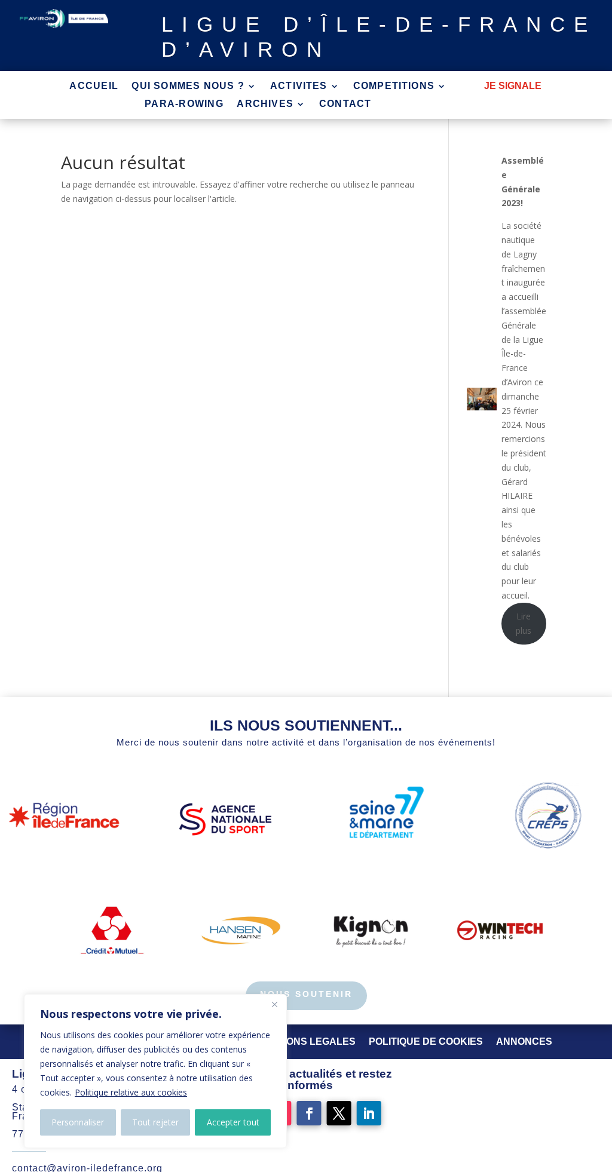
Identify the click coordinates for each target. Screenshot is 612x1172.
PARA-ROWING (184, 104)
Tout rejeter (155, 1122)
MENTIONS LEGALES (306, 1041)
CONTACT (345, 104)
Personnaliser (77, 1122)
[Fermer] (274, 1004)
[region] (155, 1071)
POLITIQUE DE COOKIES (426, 1041)
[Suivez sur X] (339, 1113)
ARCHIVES (265, 104)
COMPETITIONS (394, 86)
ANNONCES (524, 1041)
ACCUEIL (93, 86)
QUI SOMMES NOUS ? (187, 86)
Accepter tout (233, 1122)
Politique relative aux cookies (131, 1092)
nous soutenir (306, 994)
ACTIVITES (299, 86)
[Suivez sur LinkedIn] (369, 1113)
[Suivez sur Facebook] (308, 1113)
